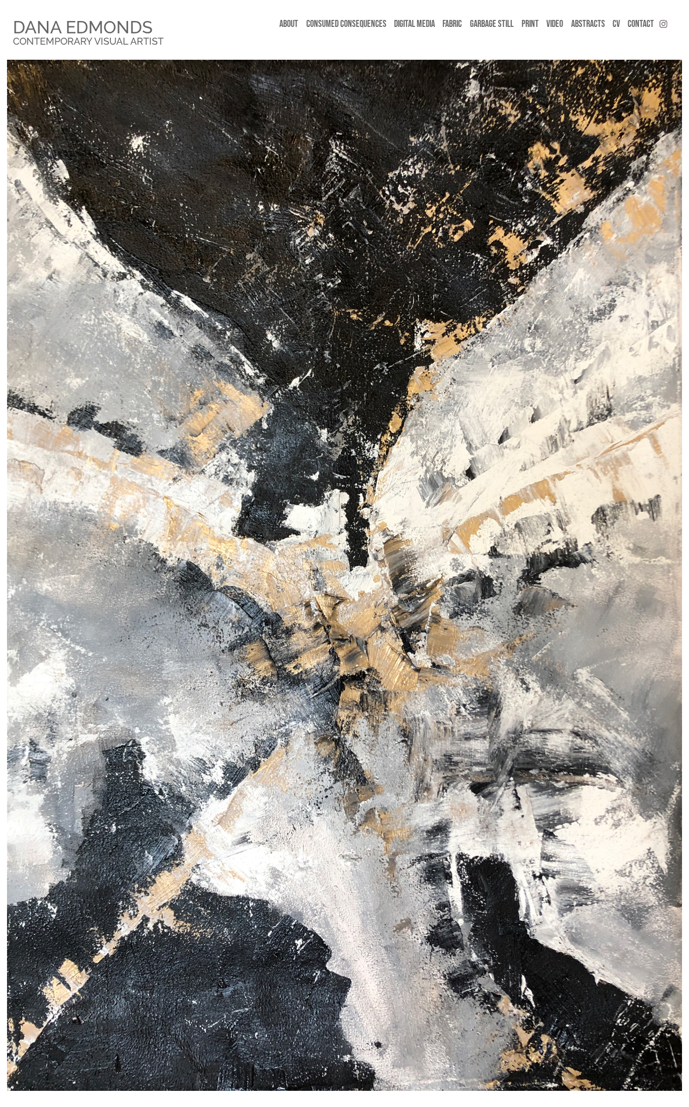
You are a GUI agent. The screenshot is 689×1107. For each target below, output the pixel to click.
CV (616, 23)
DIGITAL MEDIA (414, 23)
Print (530, 23)
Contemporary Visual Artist (88, 40)
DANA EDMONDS (82, 25)
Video (554, 23)
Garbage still (492, 23)
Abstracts (588, 23)
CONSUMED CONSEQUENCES (346, 23)
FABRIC (452, 23)
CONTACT (641, 23)
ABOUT (288, 23)
